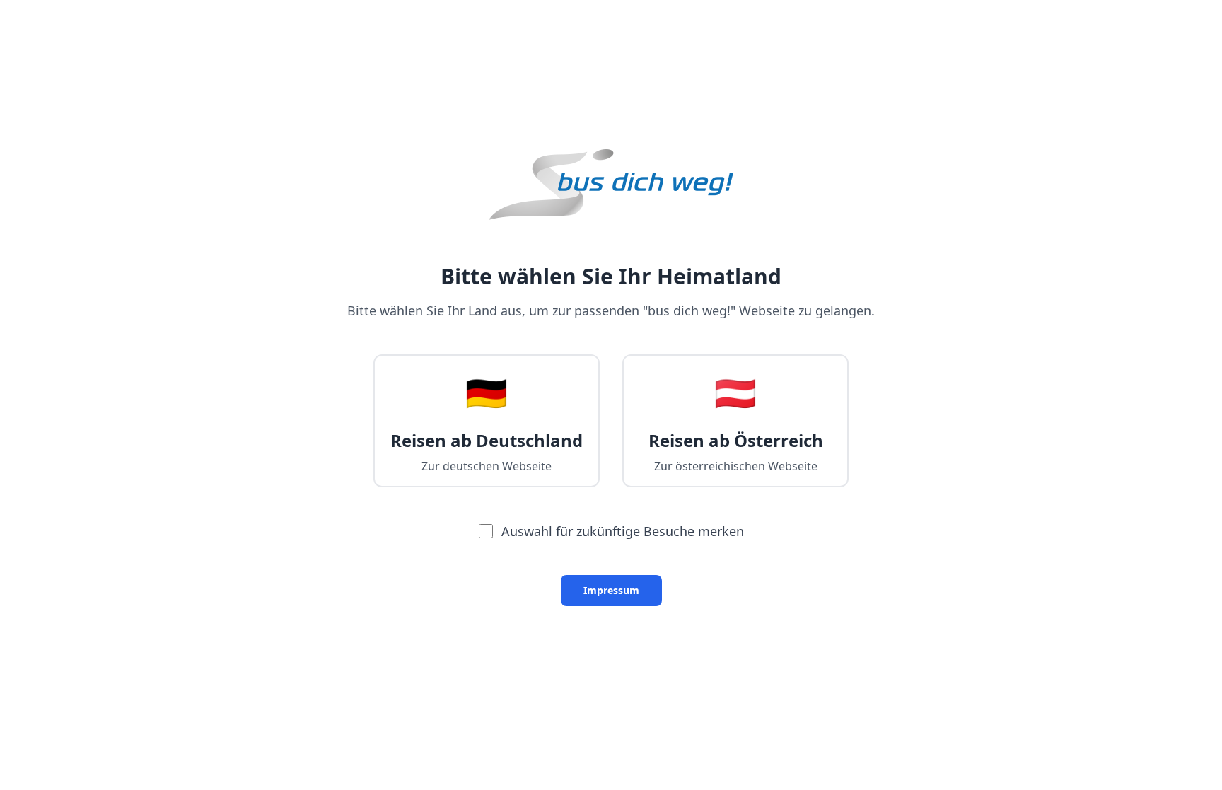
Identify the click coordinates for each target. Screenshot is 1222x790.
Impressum (611, 590)
